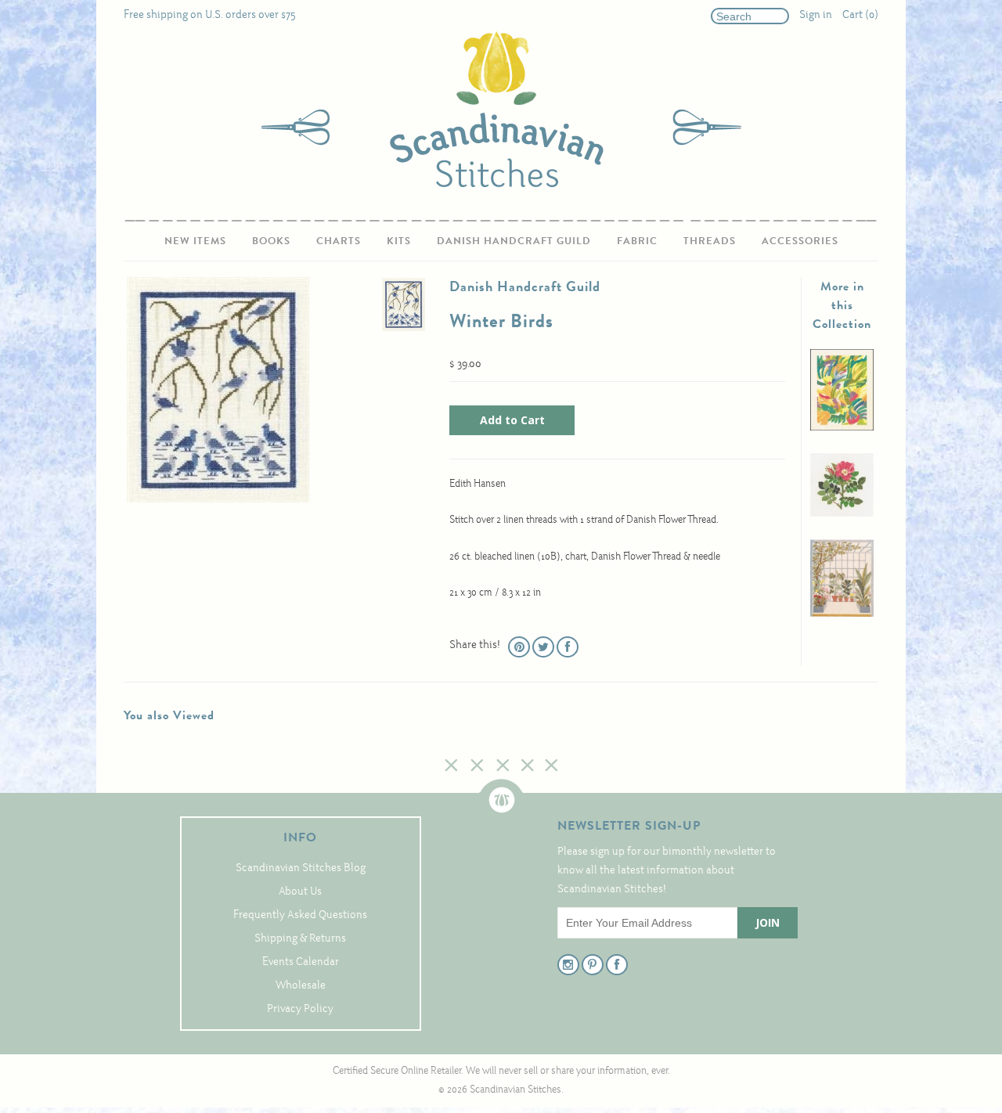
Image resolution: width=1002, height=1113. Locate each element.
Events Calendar (300, 962)
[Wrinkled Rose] (842, 514)
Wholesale (301, 986)
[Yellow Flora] (842, 428)
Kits (399, 240)
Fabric (637, 240)
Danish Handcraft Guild (514, 240)
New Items (195, 240)
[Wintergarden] (842, 614)
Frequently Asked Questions (300, 915)
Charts (338, 240)
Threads (709, 240)
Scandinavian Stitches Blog (301, 868)
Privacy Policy (300, 1009)
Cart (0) (860, 15)
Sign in (815, 15)
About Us (300, 892)
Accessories (800, 240)
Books (271, 240)
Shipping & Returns (300, 939)
